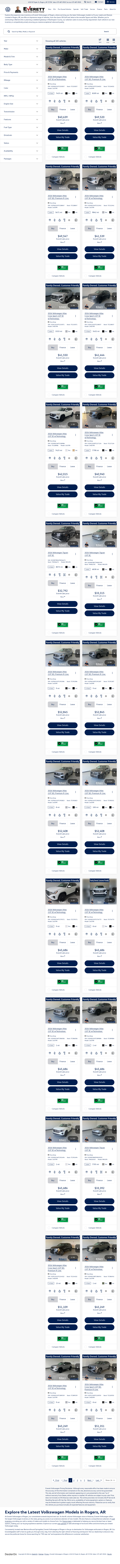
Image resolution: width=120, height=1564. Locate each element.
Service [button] (92, 9)
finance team (67, 1521)
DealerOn (35, 1554)
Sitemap (41, 1554)
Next (90, 1480)
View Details (62, 130)
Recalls (109, 1554)
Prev (64, 1480)
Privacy (47, 1554)
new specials (62, 1523)
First (56, 1480)
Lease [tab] (72, 109)
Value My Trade (62, 137)
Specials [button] (76, 9)
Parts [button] (106, 9)
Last (98, 1480)
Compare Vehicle (58, 157)
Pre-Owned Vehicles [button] (64, 9)
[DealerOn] (11, 1554)
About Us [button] (113, 9)
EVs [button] (54, 9)
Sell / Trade (84, 9)
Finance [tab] (63, 109)
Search (106, 31)
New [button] (49, 9)
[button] (77, 58)
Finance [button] (99, 9)
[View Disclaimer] (69, 101)
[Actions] (75, 78)
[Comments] (76, 101)
